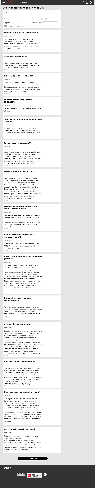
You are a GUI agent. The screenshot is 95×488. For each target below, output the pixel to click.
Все (5, 13)
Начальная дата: (7, 22)
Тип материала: (8, 19)
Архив (6, 50)
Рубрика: (34, 19)
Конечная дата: (36, 22)
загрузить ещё (32, 458)
